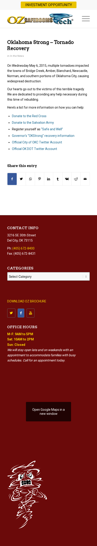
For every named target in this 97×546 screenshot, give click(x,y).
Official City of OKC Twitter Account (37, 142)
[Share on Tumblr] (57, 179)
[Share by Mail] (85, 179)
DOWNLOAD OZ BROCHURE (26, 301)
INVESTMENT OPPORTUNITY (48, 5)
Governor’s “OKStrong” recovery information (43, 136)
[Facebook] (21, 313)
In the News (17, 55)
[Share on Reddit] (76, 179)
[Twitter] (11, 313)
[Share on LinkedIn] (48, 179)
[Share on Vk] (66, 179)
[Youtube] (30, 313)
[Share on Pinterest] (39, 179)
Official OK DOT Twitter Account (34, 149)
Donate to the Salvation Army (33, 122)
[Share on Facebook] (11, 179)
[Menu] (83, 19)
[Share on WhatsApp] (30, 179)
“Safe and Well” (52, 129)
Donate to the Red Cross (29, 116)
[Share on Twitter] (21, 179)
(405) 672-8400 (23, 248)
